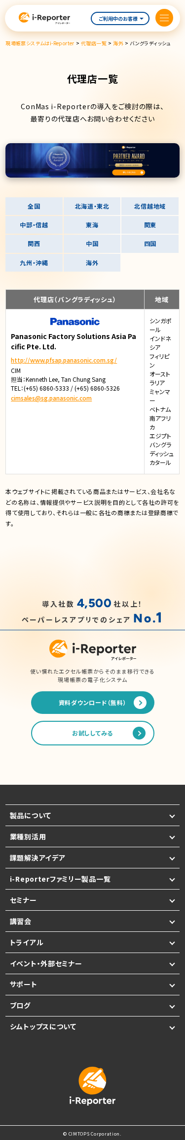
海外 (92, 262)
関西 (34, 243)
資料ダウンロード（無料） (93, 702)
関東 (150, 224)
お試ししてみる (92, 733)
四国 (150, 243)
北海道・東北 (92, 206)
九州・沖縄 (34, 262)
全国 (34, 206)
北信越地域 (150, 206)
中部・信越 (34, 224)
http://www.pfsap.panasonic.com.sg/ (64, 360)
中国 (92, 243)
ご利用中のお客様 (118, 18)
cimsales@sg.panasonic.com (51, 398)
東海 (92, 224)
